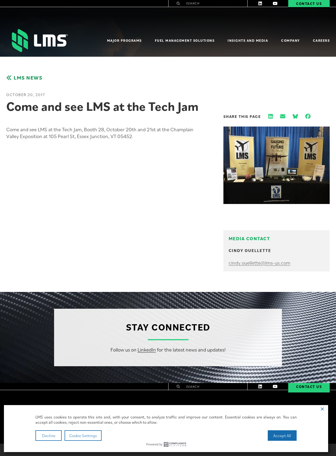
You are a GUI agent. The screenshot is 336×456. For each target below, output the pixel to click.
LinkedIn (147, 349)
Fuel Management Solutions (185, 40)
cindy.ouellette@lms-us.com (259, 262)
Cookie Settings (83, 435)
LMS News (28, 78)
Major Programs (124, 40)
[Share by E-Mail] (282, 116)
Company (290, 40)
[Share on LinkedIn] (270, 116)
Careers (321, 40)
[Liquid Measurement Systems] (39, 40)
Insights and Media (248, 40)
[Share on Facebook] (308, 116)
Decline (48, 435)
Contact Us (309, 386)
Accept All (282, 435)
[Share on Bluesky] (295, 116)
